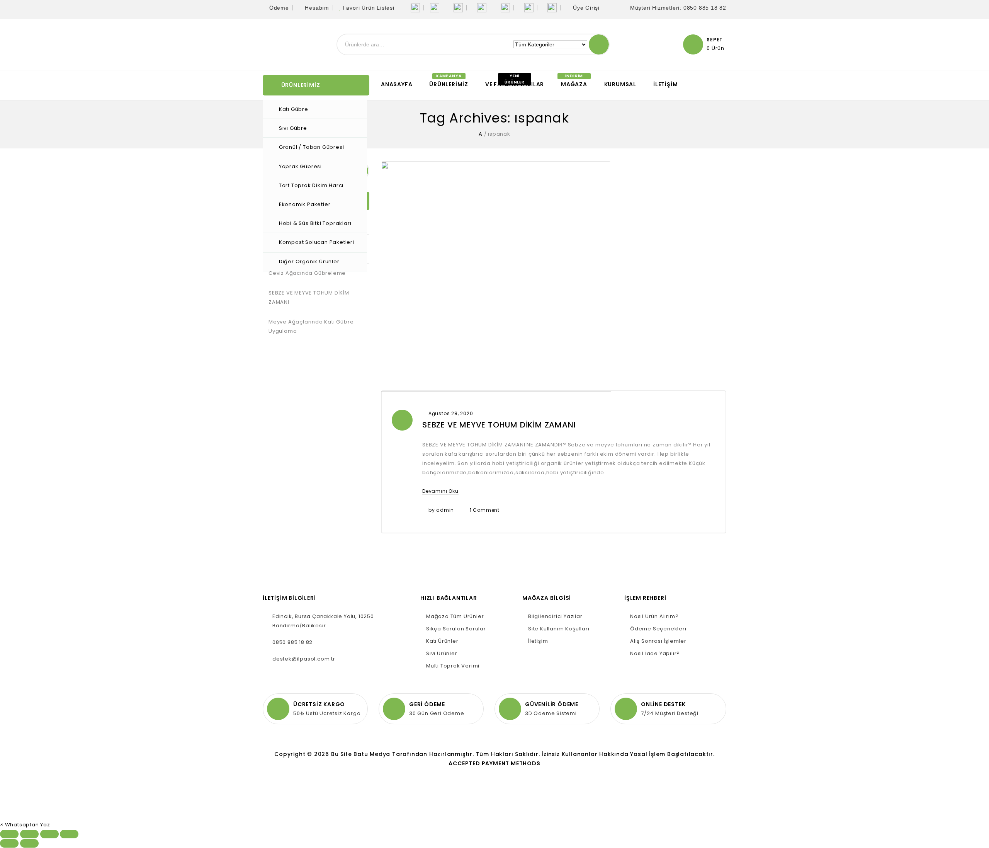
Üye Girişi (586, 8)
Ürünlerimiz (448, 84)
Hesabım (317, 8)
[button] (25, 824)
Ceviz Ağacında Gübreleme (307, 273)
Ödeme (279, 8)
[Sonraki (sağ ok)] (29, 843)
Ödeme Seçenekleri (658, 628)
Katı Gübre (293, 109)
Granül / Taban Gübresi (311, 147)
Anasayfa (396, 84)
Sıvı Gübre (293, 128)
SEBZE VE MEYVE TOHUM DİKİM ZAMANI (499, 424)
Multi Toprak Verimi (452, 665)
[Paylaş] (29, 834)
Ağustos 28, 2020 (450, 413)
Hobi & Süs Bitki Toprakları (315, 223)
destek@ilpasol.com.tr (303, 658)
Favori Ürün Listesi (368, 8)
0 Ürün (715, 48)
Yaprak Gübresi (300, 166)
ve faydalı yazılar (514, 84)
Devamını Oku (440, 491)
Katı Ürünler (442, 641)
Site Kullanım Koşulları (558, 628)
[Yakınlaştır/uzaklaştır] (69, 834)
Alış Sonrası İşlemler (658, 641)
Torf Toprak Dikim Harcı (311, 185)
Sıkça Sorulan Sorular (456, 628)
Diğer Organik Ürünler (309, 261)
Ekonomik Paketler (305, 204)
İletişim (665, 84)
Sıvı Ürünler (441, 653)
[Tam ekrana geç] (49, 834)
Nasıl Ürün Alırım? (654, 616)
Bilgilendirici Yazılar (555, 616)
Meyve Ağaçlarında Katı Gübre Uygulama (310, 326)
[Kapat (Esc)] (9, 834)
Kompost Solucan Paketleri (316, 242)
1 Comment (485, 510)
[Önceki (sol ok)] (9, 843)
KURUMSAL (620, 84)
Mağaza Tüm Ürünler (455, 616)
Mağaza (574, 84)
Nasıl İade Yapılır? (655, 653)
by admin (441, 510)
